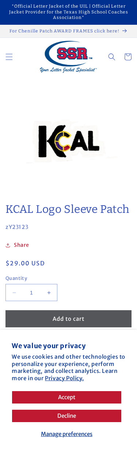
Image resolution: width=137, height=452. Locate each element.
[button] (9, 57)
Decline (66, 415)
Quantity (16, 278)
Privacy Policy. (64, 378)
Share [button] (21, 245)
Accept (66, 397)
